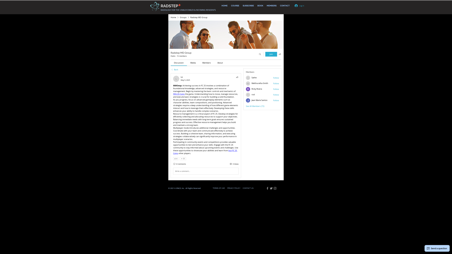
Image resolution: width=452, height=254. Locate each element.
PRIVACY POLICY (233, 188)
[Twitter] (271, 188)
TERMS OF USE (219, 188)
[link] (179, 63)
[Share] (237, 77)
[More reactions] (183, 158)
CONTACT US (248, 188)
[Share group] (279, 54)
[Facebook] (267, 188)
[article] (206, 125)
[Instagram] (275, 188)
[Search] (260, 54)
